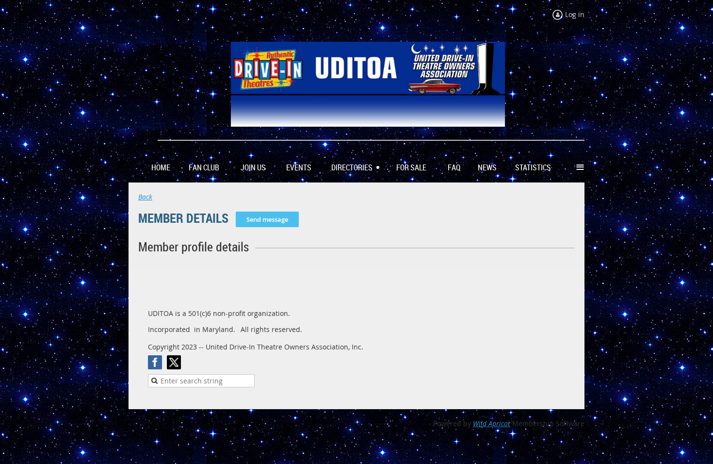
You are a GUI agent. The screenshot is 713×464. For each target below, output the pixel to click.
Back (145, 196)
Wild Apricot (491, 423)
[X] (174, 362)
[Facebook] (155, 362)
